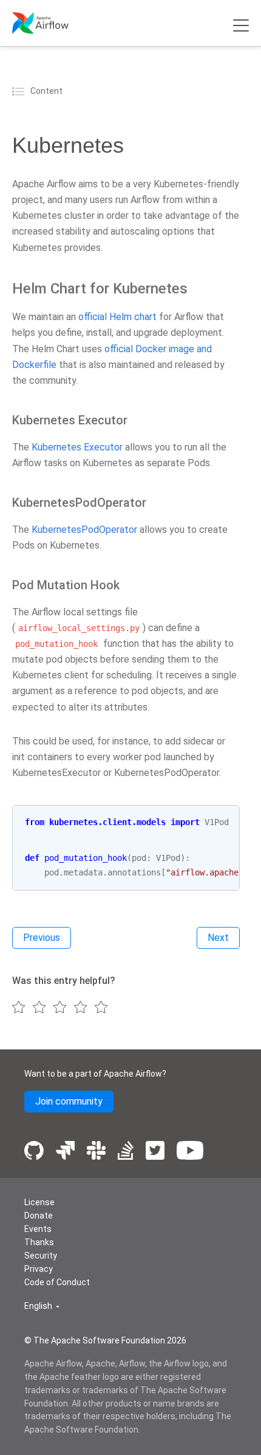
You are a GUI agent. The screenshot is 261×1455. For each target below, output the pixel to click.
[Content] (20, 91)
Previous (41, 937)
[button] (41, 1306)
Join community (69, 1101)
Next (218, 937)
